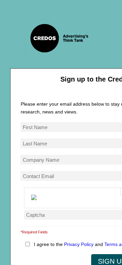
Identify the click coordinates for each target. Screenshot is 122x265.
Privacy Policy (79, 244)
